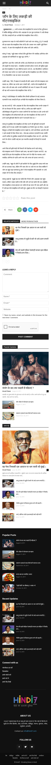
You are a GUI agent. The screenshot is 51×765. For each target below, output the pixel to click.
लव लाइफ (5, 384)
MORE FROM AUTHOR (29, 221)
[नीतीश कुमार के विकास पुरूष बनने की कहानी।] (8, 506)
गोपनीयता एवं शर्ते (7, 668)
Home (4, 9)
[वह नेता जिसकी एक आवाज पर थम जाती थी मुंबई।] (8, 230)
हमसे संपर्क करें (6, 675)
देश (9, 9)
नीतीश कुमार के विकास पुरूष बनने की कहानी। (29, 503)
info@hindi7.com (30, 731)
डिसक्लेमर (5, 671)
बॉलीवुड (11, 756)
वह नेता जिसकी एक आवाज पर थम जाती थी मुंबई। (24, 466)
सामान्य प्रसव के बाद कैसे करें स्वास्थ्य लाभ (28, 413)
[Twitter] (25, 747)
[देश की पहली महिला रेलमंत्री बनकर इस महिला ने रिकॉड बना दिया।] (8, 253)
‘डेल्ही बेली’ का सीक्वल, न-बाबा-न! (26, 585)
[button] (47, 3)
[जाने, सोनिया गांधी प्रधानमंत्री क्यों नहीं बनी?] (8, 517)
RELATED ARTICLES (11, 221)
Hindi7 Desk (9, 25)
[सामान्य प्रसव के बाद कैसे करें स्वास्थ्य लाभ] (8, 416)
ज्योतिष (17, 756)
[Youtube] (32, 747)
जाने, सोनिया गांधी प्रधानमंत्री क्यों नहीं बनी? (29, 514)
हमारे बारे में (5, 678)
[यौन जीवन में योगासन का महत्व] (8, 405)
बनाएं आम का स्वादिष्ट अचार (24, 574)
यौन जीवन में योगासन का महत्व (24, 402)
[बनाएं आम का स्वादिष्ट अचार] (8, 577)
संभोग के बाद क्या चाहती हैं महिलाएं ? (18, 388)
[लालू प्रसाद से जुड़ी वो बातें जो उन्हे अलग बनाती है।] (8, 242)
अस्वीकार (41, 756)
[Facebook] (19, 747)
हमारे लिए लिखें (6, 682)
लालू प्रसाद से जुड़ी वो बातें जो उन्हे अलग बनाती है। (30, 481)
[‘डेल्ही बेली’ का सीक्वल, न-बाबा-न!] (8, 588)
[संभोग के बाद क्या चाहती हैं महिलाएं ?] (25, 368)
